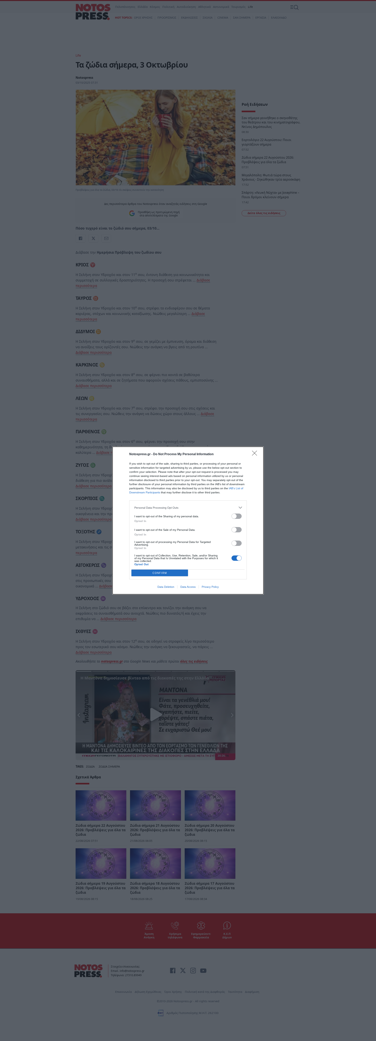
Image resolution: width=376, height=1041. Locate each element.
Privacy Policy (210, 586)
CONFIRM (160, 573)
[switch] (236, 516)
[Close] (255, 454)
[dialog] (188, 520)
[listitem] (188, 508)
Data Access (188, 586)
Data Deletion (165, 586)
